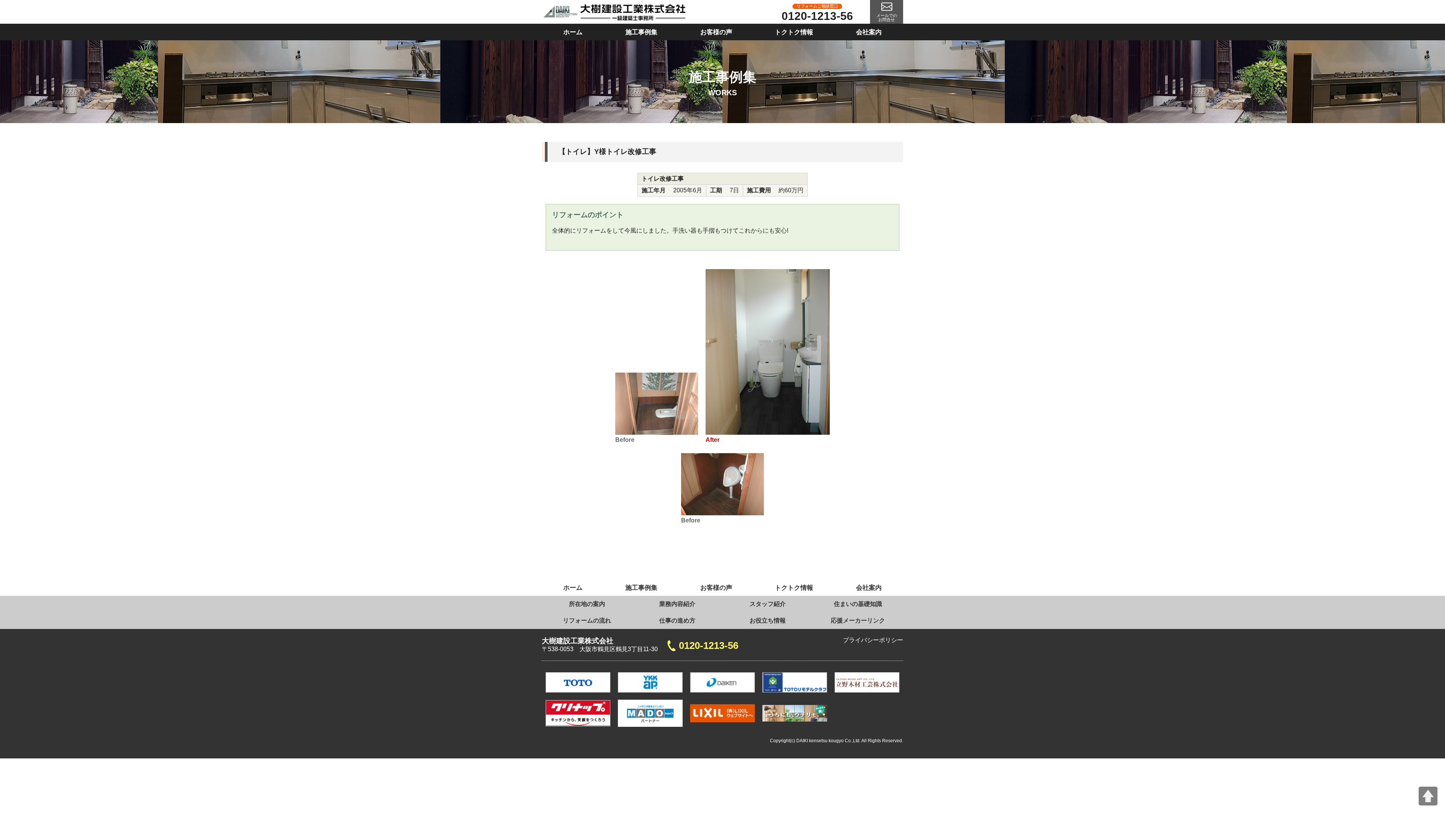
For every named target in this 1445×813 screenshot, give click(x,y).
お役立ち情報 (768, 620)
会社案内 (869, 32)
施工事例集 (641, 32)
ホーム (573, 32)
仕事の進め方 (677, 620)
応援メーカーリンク (858, 620)
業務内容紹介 (677, 604)
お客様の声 (716, 32)
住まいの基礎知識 (858, 604)
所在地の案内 (587, 604)
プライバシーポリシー (873, 640)
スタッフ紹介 (768, 604)
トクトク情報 (794, 32)
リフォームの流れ (587, 620)
